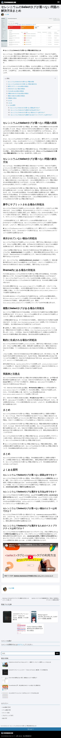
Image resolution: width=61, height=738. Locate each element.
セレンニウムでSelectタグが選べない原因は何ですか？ (25, 108)
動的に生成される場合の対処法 (16, 96)
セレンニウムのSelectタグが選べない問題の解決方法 (22, 84)
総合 (3, 718)
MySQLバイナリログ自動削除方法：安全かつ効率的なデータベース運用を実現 (45, 599)
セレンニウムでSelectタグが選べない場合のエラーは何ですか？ (28, 112)
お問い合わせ (19, 736)
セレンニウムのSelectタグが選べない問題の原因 (21, 82)
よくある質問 (11, 105)
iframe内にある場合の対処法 (16, 91)
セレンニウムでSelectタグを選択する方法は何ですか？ (25, 110)
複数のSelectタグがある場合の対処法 (18, 93)
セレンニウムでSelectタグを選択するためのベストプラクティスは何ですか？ (31, 115)
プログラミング (6, 715)
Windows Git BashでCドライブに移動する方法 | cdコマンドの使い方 (15, 599)
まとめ (10, 100)
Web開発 (4, 707)
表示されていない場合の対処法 (16, 89)
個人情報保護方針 (27, 736)
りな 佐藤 (7, 14)
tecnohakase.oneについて (8, 736)
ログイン (21, 644)
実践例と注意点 (12, 98)
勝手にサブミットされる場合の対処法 (18, 86)
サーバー (4, 713)
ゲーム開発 (5, 710)
